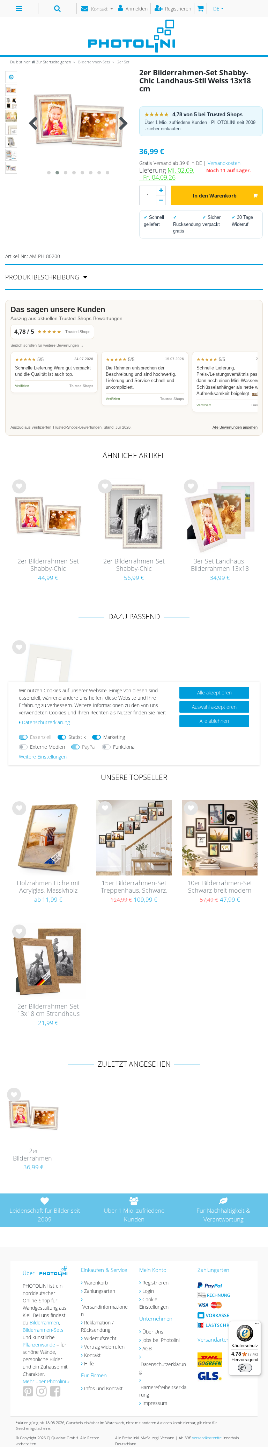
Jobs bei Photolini (161, 1340)
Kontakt (92, 1355)
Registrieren (155, 1282)
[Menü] (257, 1325)
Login (148, 1291)
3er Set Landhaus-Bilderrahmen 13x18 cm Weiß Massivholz (220, 565)
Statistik (77, 737)
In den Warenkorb (215, 195)
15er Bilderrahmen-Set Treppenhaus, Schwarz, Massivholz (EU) (134, 887)
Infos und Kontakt (103, 1388)
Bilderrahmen (44, 1322)
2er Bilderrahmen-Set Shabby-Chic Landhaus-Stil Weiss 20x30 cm (134, 565)
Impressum (154, 1403)
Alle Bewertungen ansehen (235, 427)
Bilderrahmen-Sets (93, 61)
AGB (147, 1348)
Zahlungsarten (99, 1291)
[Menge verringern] (161, 200)
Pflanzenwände (40, 1344)
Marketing (114, 737)
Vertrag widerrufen (104, 1346)
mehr (256, 394)
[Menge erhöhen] (161, 190)
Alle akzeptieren (214, 692)
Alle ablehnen (214, 721)
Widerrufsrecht (100, 1338)
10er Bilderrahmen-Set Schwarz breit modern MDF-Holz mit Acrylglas (219, 887)
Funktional (124, 746)
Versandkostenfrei (207, 1437)
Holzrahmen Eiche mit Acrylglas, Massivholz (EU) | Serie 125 (48, 887)
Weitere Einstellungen (43, 756)
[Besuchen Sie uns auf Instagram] (42, 1393)
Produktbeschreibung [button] (43, 277)
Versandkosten (224, 163)
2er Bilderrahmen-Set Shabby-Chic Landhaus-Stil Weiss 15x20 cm (48, 565)
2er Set (122, 61)
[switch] (245, 1368)
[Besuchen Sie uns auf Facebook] (56, 1393)
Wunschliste (19, 492)
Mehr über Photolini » (46, 1381)
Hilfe (89, 1363)
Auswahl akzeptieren (214, 707)
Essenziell (40, 737)
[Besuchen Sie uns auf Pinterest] (29, 1393)
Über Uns (152, 1331)
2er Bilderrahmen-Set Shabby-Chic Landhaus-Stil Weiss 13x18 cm (33, 1155)
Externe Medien (47, 746)
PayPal (89, 746)
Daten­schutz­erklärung (46, 722)
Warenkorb (96, 1282)
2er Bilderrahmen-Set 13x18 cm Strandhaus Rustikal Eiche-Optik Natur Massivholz (48, 1010)
